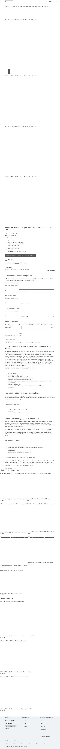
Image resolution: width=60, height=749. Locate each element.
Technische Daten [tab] (19, 342)
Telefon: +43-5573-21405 (11, 725)
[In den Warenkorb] (6, 11)
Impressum (43, 729)
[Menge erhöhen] (51, 331)
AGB (42, 723)
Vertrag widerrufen (45, 736)
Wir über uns (26, 721)
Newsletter (26, 726)
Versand (17, 263)
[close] (6, 13)
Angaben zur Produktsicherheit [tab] (33, 342)
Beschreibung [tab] (9, 342)
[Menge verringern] (20, 327)
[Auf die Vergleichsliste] (6, 16)
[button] (45, 1)
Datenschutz (44, 721)
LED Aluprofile (13, 237)
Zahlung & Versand (28, 723)
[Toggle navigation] (3, 1)
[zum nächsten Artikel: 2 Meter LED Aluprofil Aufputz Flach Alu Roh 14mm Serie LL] (49, 6)
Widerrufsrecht (44, 731)
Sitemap (43, 726)
